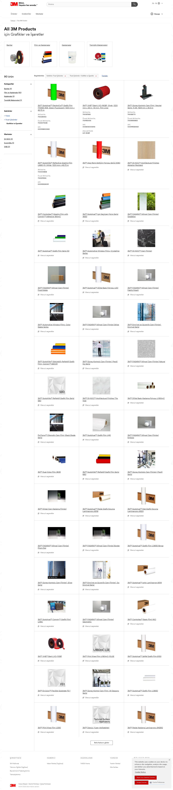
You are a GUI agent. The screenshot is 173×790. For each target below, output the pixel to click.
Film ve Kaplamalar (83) (12, 93)
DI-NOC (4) (8, 139)
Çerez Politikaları (45, 784)
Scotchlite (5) (9, 143)
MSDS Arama (85, 763)
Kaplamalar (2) (9, 96)
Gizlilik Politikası (34, 784)
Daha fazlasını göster (101, 743)
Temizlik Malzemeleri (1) (13, 100)
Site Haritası (114, 767)
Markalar (39, 14)
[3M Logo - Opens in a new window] (23, 4)
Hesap (157, 14)
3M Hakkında (14, 763)
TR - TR (154, 3)
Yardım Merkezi (115, 763)
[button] (157, 782)
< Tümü (7, 116)
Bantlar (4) (8, 89)
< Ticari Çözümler (10, 120)
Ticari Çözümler (55, 76)
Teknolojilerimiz (15, 774)
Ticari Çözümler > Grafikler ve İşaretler (82, 76)
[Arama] (134, 4)
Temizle (105, 76)
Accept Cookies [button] (141, 782)
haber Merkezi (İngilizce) (55, 763)
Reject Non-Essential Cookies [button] (146, 777)
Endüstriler (26, 14)
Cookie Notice (140, 772)
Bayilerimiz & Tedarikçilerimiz (20, 771)
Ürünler (14, 14)
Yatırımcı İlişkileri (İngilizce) (19, 767)
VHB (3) (7, 147)
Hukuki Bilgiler (23, 784)
